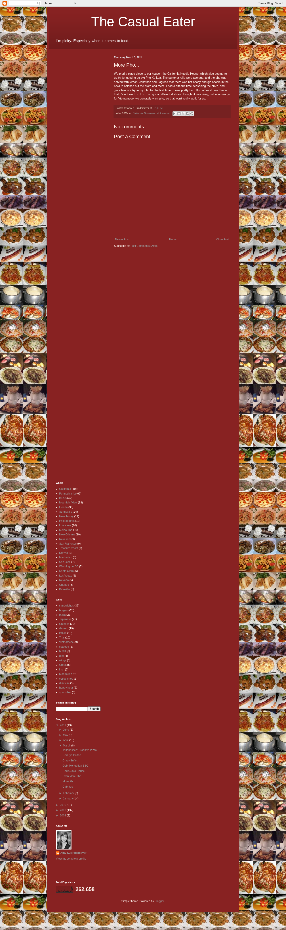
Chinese (64, 624)
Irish (61, 669)
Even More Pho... (73, 776)
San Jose (65, 562)
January (68, 798)
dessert (63, 628)
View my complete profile (71, 858)
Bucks (63, 498)
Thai (62, 637)
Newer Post (122, 239)
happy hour (66, 687)
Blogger (159, 901)
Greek (63, 664)
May (66, 735)
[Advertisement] (69, 123)
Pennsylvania (67, 493)
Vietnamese (163, 113)
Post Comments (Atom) (144, 245)
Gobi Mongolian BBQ (75, 765)
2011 (63, 725)
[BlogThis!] (179, 113)
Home (173, 239)
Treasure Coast (68, 548)
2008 (63, 815)
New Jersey (66, 516)
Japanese (65, 619)
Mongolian (65, 674)
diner (62, 655)
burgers (64, 610)
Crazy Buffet (70, 760)
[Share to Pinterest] (191, 113)
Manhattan (65, 557)
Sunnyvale (150, 113)
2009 (63, 810)
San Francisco (68, 543)
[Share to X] (183, 113)
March (67, 745)
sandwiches (66, 605)
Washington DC (68, 566)
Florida (63, 507)
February (69, 793)
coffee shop (66, 678)
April (66, 740)
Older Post (222, 239)
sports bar (65, 692)
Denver (63, 552)
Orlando (64, 584)
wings (62, 660)
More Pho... (69, 781)
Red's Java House (74, 771)
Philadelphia (67, 520)
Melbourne (65, 530)
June (66, 729)
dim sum (64, 683)
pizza (62, 614)
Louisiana (65, 525)
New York (65, 539)
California (138, 113)
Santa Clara (66, 571)
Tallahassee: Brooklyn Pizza (80, 750)
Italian (63, 633)
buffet (62, 651)
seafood (64, 646)
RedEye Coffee (72, 755)
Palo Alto (64, 589)
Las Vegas (65, 575)
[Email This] (174, 113)
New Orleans (67, 534)
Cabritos (68, 786)
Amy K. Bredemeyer (73, 852)
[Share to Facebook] (187, 113)
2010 (63, 805)
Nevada (64, 580)
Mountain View (68, 502)
